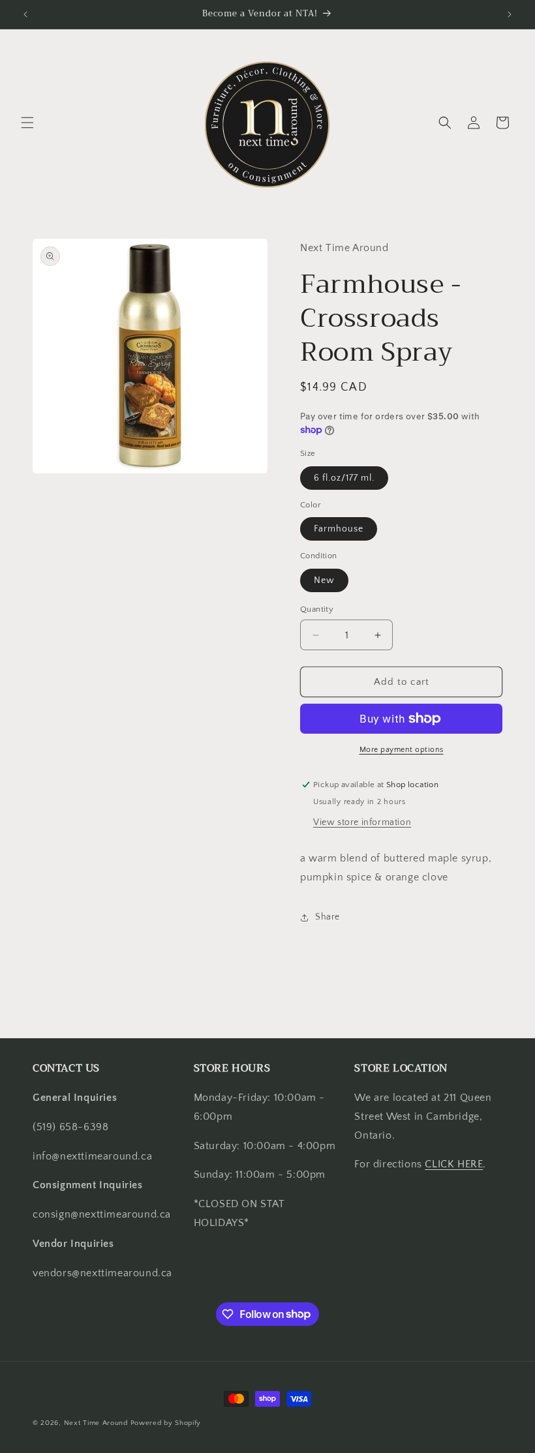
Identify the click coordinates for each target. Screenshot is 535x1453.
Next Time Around (96, 1423)
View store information (362, 822)
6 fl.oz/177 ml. (344, 478)
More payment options (401, 749)
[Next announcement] (509, 14)
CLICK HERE (454, 1164)
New (324, 580)
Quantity (316, 609)
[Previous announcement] (25, 14)
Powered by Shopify (166, 1423)
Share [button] (327, 917)
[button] (27, 122)
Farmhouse (338, 529)
